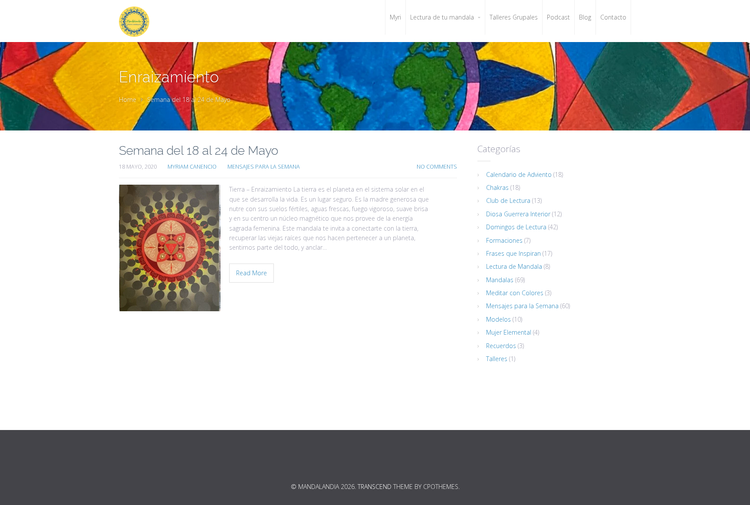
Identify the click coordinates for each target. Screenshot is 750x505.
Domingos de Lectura (516, 227)
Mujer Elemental (508, 332)
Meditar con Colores (514, 293)
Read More (251, 273)
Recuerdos (501, 346)
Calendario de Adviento (519, 174)
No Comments (437, 166)
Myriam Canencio (192, 166)
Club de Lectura (508, 200)
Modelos (498, 319)
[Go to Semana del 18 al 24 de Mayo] (169, 248)
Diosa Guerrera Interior (518, 214)
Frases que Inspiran (513, 253)
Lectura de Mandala (514, 266)
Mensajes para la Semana (263, 166)
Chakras (497, 187)
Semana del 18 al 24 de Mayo (198, 150)
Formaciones (504, 240)
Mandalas (499, 280)
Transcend (374, 486)
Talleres (496, 359)
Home (127, 99)
